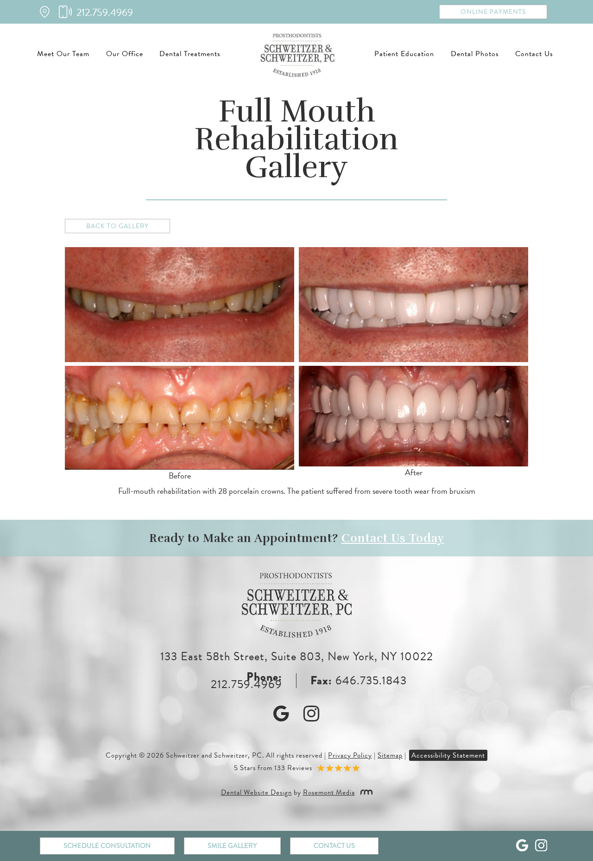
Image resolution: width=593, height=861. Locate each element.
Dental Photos (475, 53)
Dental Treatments (190, 53)
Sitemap (390, 755)
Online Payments (493, 12)
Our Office (124, 53)
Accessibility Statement (448, 755)
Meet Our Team (63, 53)
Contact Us (534, 53)
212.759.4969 (246, 684)
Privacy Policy (350, 755)
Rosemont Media (329, 792)
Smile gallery (232, 846)
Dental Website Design (256, 792)
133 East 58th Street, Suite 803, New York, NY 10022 (296, 656)
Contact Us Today (392, 538)
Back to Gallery (117, 226)
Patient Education (404, 53)
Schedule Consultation (107, 846)
